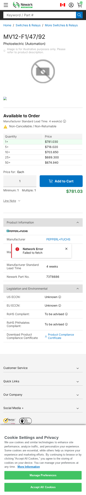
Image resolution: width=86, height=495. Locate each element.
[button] (5, 5)
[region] (43, 460)
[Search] (79, 15)
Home (7, 25)
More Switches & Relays (61, 25)
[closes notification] (66, 249)
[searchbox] (39, 15)
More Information (29, 466)
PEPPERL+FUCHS (58, 239)
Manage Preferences (43, 475)
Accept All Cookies (42, 487)
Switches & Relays (28, 25)
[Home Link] (29, 5)
